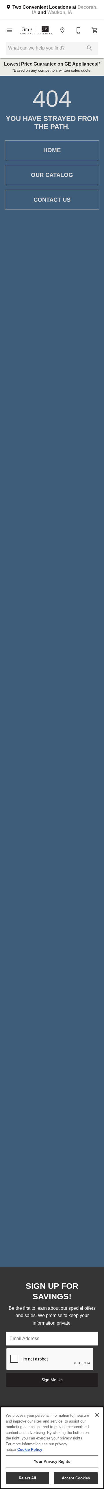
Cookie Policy (29, 1449)
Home (52, 150)
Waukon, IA (59, 12)
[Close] (97, 1415)
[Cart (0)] (95, 30)
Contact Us (52, 199)
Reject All (27, 1478)
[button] (9, 30)
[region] (52, 1448)
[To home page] (36, 30)
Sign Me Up (52, 1379)
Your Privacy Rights (52, 1461)
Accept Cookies (76, 1478)
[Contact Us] (79, 30)
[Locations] (62, 30)
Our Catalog (52, 175)
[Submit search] (89, 48)
